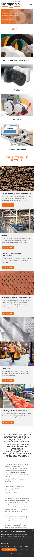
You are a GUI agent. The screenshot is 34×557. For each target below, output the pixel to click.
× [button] (32, 530)
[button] (17, 554)
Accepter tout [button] (9, 549)
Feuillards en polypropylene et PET (17, 60)
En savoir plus (5, 543)
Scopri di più (9, 422)
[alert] (17, 543)
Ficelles (17, 90)
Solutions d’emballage (17, 149)
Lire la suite (8, 205)
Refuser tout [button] (25, 549)
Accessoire (17, 120)
